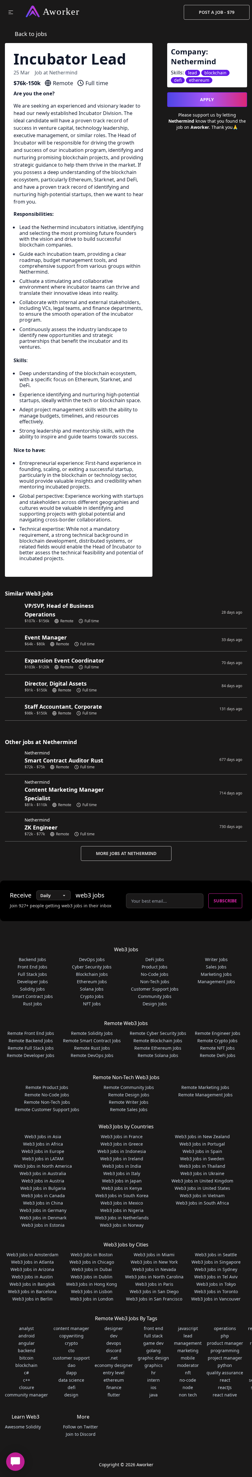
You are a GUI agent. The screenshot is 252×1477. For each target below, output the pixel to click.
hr (153, 1373)
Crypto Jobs (92, 996)
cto (71, 1350)
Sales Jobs (216, 967)
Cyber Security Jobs (92, 967)
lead (187, 1336)
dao (71, 1365)
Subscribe (225, 901)
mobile (188, 1358)
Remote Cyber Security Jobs (158, 1033)
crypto (71, 1343)
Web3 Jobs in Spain (202, 1151)
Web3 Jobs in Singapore (216, 1262)
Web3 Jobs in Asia (43, 1136)
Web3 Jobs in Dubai (92, 1269)
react (225, 1380)
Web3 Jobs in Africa (43, 1144)
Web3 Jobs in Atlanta (32, 1262)
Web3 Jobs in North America (43, 1166)
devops (113, 1343)
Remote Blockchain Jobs (157, 1040)
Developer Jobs (32, 981)
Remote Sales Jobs (129, 1109)
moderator (188, 1365)
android (26, 1336)
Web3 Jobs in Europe (43, 1151)
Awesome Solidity (23, 1427)
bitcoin (26, 1358)
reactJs (225, 1387)
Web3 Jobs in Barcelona (32, 1291)
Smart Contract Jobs (32, 996)
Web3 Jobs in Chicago (91, 1262)
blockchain (26, 1365)
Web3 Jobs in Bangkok (32, 1284)
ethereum (114, 1380)
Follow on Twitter (80, 1427)
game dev (153, 1343)
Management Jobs (216, 981)
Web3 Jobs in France (122, 1136)
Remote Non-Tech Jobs (47, 1102)
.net (114, 1358)
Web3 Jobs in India (121, 1166)
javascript (188, 1328)
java (153, 1395)
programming (225, 1350)
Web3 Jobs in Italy (121, 1173)
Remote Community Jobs (129, 1087)
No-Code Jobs (154, 974)
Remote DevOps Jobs (92, 1055)
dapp (71, 1373)
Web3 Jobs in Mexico (121, 1203)
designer (113, 1328)
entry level (113, 1373)
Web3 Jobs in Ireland (121, 1159)
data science (71, 1380)
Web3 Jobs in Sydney (216, 1269)
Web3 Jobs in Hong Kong (91, 1284)
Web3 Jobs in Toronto (216, 1291)
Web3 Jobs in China (43, 1203)
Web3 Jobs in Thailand (202, 1166)
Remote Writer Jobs (128, 1102)
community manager (26, 1395)
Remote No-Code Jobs (47, 1095)
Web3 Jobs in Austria (43, 1181)
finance (113, 1387)
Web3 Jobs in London (91, 1299)
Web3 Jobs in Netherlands (122, 1218)
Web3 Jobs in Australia (43, 1173)
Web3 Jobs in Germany (43, 1210)
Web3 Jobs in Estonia (43, 1225)
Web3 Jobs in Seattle (216, 1254)
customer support (71, 1358)
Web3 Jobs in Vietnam (202, 1195)
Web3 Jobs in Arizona (32, 1269)
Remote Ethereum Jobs (157, 1048)
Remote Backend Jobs (31, 1040)
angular (26, 1343)
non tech (188, 1395)
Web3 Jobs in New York (154, 1262)
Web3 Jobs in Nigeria (122, 1210)
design (71, 1395)
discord (113, 1350)
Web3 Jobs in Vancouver (216, 1299)
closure (26, 1387)
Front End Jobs (32, 967)
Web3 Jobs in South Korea (121, 1195)
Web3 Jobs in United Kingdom (202, 1181)
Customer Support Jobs (155, 989)
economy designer (114, 1365)
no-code (187, 1380)
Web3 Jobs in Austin (32, 1277)
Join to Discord (81, 1434)
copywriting (71, 1336)
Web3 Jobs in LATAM (43, 1159)
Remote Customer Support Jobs (47, 1109)
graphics (153, 1365)
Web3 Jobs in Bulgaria (43, 1188)
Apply (207, 99)
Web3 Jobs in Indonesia (121, 1151)
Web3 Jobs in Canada (43, 1195)
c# (26, 1373)
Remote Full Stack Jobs (31, 1048)
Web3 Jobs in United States (202, 1188)
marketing (188, 1350)
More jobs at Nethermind (126, 853)
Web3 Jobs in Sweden (202, 1159)
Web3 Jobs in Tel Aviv (216, 1277)
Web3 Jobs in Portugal (202, 1144)
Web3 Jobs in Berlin (32, 1299)
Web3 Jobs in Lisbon (91, 1291)
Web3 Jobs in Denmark (43, 1218)
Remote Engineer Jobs (217, 1033)
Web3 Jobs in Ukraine (202, 1173)
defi (71, 1387)
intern (153, 1380)
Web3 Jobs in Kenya (121, 1188)
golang (153, 1350)
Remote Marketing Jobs (205, 1087)
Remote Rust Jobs (92, 1048)
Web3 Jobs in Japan (122, 1181)
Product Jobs (154, 967)
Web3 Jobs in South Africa (202, 1203)
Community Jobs (154, 996)
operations (225, 1328)
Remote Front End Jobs (30, 1033)
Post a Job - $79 (216, 12)
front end (153, 1328)
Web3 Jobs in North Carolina (154, 1277)
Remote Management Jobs (205, 1095)
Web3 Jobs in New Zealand (202, 1136)
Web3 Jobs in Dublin (91, 1277)
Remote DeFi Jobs (217, 1055)
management (188, 1343)
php (225, 1336)
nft (188, 1373)
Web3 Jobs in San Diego (154, 1291)
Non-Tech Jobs (154, 981)
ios (153, 1387)
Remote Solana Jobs (158, 1055)
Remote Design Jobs (128, 1095)
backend (26, 1350)
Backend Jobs (32, 959)
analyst (26, 1328)
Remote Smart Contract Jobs (92, 1040)
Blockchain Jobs (92, 974)
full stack (153, 1336)
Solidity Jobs (32, 989)
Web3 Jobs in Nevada (154, 1269)
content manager (71, 1328)
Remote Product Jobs (47, 1087)
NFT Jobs (92, 1004)
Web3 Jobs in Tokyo (216, 1284)
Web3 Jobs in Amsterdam (32, 1254)
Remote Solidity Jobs (92, 1033)
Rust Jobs (32, 1004)
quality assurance (225, 1373)
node (188, 1387)
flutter (114, 1395)
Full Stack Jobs (32, 974)
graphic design (153, 1358)
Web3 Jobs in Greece (121, 1144)
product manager (225, 1343)
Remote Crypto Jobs (217, 1040)
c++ (26, 1380)
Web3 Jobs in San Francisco (154, 1299)
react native (225, 1395)
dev (113, 1336)
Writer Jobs (216, 959)
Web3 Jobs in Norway (122, 1225)
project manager (225, 1358)
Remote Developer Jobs (30, 1055)
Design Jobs (155, 1004)
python (225, 1365)
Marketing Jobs (216, 974)
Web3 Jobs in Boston (92, 1254)
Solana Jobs (92, 989)
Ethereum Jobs (92, 981)
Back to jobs (31, 34)
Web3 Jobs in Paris (154, 1284)
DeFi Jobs (154, 959)
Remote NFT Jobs (217, 1048)
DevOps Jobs (92, 959)
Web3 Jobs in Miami (154, 1254)
